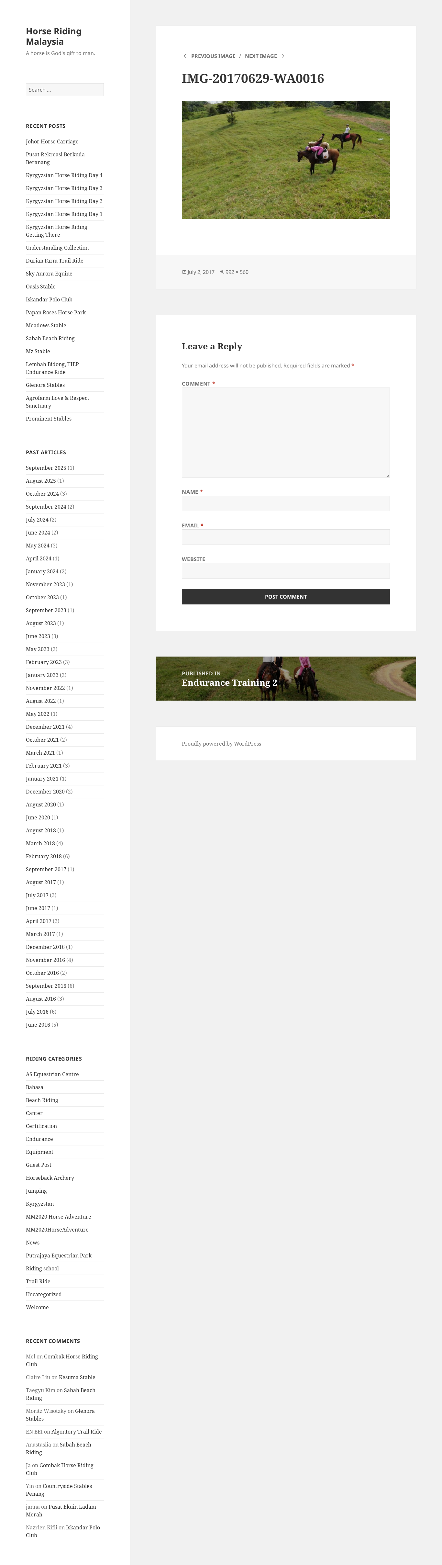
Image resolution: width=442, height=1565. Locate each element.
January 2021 (42, 778)
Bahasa (34, 1087)
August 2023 (41, 623)
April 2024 (38, 558)
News (32, 1242)
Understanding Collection (57, 247)
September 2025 (46, 467)
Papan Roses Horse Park (56, 312)
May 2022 (38, 713)
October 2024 (42, 493)
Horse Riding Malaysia (54, 36)
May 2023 (38, 649)
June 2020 (38, 817)
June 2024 (38, 532)
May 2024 (38, 545)
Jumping (36, 1190)
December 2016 (45, 947)
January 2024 (42, 571)
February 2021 (44, 765)
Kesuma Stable (77, 1377)
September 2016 (46, 985)
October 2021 (42, 739)
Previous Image (213, 56)
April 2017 (38, 921)
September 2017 (46, 869)
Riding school (42, 1268)
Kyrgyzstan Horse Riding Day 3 (64, 188)
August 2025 (41, 480)
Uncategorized (44, 1294)
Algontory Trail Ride (76, 1431)
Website (193, 559)
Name (192, 491)
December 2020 (45, 791)
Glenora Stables (45, 384)
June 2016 (38, 1024)
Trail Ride (38, 1281)
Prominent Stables (49, 418)
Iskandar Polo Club (49, 299)
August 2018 (41, 830)
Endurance (39, 1139)
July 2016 (37, 1011)
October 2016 (42, 972)
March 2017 (40, 934)
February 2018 (44, 856)
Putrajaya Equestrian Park (59, 1255)
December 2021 (45, 726)
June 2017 (38, 908)
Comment (198, 383)
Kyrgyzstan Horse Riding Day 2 (64, 201)
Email (193, 525)
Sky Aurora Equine (49, 273)
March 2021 (40, 752)
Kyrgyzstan (40, 1203)
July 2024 (37, 519)
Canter (34, 1113)
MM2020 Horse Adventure (58, 1216)
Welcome (37, 1307)
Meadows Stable (46, 325)
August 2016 (41, 998)
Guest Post (38, 1164)
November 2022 (45, 688)
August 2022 (41, 700)
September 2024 (46, 506)
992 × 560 (237, 272)
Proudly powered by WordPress (221, 743)
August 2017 (41, 882)
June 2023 (38, 636)
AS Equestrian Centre (52, 1074)
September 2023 (46, 610)
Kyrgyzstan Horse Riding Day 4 (64, 175)
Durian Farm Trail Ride (54, 260)
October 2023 (42, 597)
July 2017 (37, 895)
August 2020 (41, 804)
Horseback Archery (50, 1177)
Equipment (39, 1151)
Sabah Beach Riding (50, 338)
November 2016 (45, 959)
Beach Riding (42, 1100)
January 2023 (42, 675)
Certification (41, 1126)
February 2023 (44, 662)
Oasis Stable (41, 286)
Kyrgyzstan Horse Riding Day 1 (64, 214)
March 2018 (40, 843)
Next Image (261, 56)
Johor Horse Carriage (52, 141)
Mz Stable (38, 351)
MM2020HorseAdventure (57, 1229)
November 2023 (45, 584)
